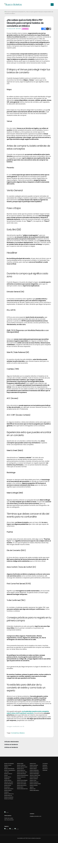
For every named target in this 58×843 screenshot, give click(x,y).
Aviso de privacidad (9, 819)
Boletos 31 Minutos (21, 765)
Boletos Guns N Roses (9, 768)
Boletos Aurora (20, 768)
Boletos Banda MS (34, 777)
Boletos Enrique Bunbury (22, 775)
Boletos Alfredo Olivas (22, 767)
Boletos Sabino (33, 768)
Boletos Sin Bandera (34, 772)
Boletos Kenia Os (8, 795)
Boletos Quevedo (34, 765)
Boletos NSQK (20, 763)
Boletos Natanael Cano (22, 788)
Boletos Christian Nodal (35, 783)
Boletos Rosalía (33, 767)
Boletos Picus (33, 763)
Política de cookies (8, 818)
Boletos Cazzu (33, 780)
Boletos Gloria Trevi (21, 782)
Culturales (45, 770)
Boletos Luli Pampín (8, 798)
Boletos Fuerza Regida (22, 780)
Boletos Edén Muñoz (34, 790)
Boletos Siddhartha (34, 770)
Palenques (45, 767)
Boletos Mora (20, 787)
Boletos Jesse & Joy (9, 793)
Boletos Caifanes (34, 778)
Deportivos (45, 768)
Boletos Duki (32, 788)
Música (22, 733)
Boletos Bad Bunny (8, 783)
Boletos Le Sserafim (8, 797)
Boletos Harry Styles (21, 783)
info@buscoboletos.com (35, 816)
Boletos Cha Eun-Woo (22, 772)
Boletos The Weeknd (9, 763)
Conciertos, (15, 733)
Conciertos (45, 763)
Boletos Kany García (21, 785)
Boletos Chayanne (34, 782)
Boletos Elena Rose (21, 773)
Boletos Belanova (21, 770)
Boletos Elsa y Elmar (8, 788)
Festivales (45, 765)
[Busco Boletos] (13, 4)
